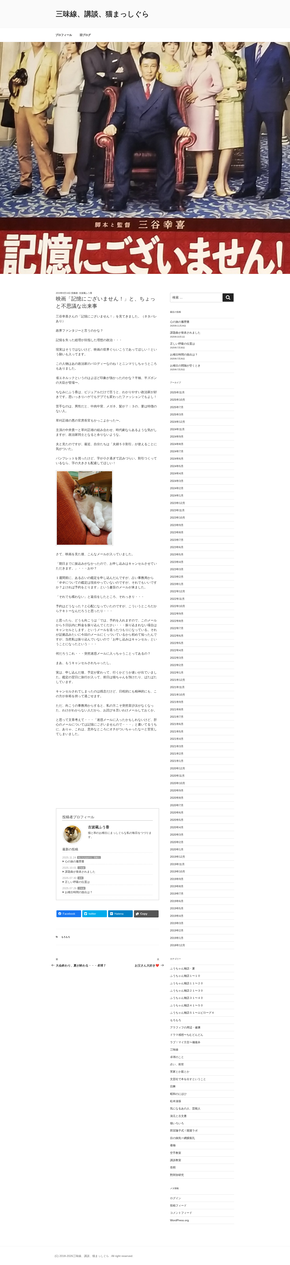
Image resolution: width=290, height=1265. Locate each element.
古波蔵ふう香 (85, 293)
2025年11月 (177, 392)
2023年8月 (176, 532)
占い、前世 (177, 1064)
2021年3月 (176, 746)
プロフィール (63, 34)
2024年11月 (177, 429)
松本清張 (175, 1101)
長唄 (80, 878)
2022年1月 (176, 672)
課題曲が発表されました (80, 871)
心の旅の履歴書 (74, 861)
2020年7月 (176, 805)
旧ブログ (85, 34)
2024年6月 (176, 458)
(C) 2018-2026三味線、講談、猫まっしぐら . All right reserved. (94, 1256)
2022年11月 (177, 598)
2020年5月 (176, 819)
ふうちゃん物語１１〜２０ (186, 983)
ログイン (175, 1198)
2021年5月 (176, 731)
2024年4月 (176, 473)
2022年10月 (177, 606)
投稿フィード (178, 1205)
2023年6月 (176, 547)
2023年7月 (176, 539)
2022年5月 (176, 643)
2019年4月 (176, 915)
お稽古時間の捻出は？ (79, 892)
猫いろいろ (177, 1123)
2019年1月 (176, 937)
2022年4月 (176, 650)
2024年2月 (176, 488)
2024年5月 (176, 466)
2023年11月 (177, 510)
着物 (173, 1145)
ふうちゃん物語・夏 (182, 968)
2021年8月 (176, 709)
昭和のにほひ (178, 1093)
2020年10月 (177, 783)
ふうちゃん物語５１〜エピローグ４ (192, 1012)
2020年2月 (176, 842)
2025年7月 (176, 407)
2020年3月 (176, 834)
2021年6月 (176, 724)
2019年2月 (176, 930)
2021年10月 (177, 694)
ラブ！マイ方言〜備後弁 (185, 1042)
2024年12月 (177, 421)
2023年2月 (176, 576)
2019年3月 (176, 923)
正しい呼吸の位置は (77, 881)
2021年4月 (176, 738)
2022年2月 (176, 665)
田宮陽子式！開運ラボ (184, 1130)
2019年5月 (176, 908)
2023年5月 (176, 554)
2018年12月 (177, 945)
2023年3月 (176, 569)
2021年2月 (176, 753)
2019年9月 (176, 879)
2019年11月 (177, 864)
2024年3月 (176, 480)
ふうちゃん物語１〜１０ (185, 975)
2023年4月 (176, 561)
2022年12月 (177, 591)
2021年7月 (176, 716)
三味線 (81, 868)
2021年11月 (177, 687)
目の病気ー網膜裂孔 (182, 1138)
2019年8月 (176, 886)
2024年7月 (176, 451)
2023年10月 (177, 517)
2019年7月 (176, 893)
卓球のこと (177, 1057)
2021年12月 (177, 679)
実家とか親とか (179, 1071)
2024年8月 (176, 444)
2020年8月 (176, 797)
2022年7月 (176, 628)
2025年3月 (176, 414)
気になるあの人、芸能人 (89, 857)
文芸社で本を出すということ (188, 1079)
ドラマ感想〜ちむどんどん (186, 1034)
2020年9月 (176, 790)
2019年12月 (177, 856)
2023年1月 (176, 584)
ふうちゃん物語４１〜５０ (186, 1005)
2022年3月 (176, 657)
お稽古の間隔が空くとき (185, 365)
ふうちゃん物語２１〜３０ (186, 990)
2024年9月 (176, 436)
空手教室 (175, 1152)
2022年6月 (176, 635)
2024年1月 (176, 495)
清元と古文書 (178, 1116)
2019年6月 (176, 901)
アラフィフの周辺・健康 (185, 1027)
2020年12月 (177, 768)
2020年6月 (176, 812)
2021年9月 (176, 701)
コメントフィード (181, 1212)
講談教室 (175, 1160)
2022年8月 (176, 620)
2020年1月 (176, 849)
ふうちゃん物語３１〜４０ (186, 997)
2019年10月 (177, 871)
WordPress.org (179, 1220)
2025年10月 (177, 399)
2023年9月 (176, 525)
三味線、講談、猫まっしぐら (102, 14)
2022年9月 (176, 613)
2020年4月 (176, 827)
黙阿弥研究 (177, 1174)
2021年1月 (176, 760)
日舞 (173, 1086)
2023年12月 (177, 503)
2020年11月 (177, 775)
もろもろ (65, 937)
